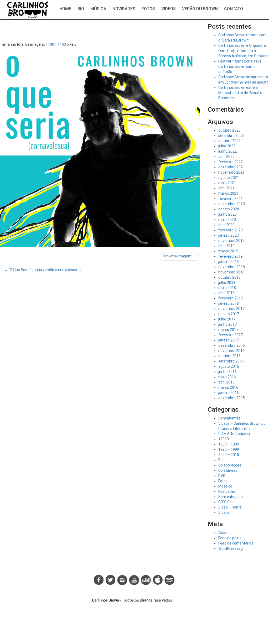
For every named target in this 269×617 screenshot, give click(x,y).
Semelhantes (229, 418)
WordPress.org (230, 548)
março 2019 (228, 251)
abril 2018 (226, 293)
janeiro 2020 (228, 235)
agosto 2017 (228, 314)
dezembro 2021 (231, 167)
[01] (100, 147)
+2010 (223, 439)
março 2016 (228, 387)
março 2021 (228, 193)
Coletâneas (227, 470)
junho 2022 (227, 151)
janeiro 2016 (228, 393)
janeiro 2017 (228, 340)
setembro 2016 (231, 361)
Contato (233, 8)
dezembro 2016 (231, 345)
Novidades (123, 8)
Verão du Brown (200, 8)
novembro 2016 (231, 351)
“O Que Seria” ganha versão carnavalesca (40, 270)
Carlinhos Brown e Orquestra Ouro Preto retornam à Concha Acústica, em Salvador (243, 50)
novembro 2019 (231, 240)
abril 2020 (226, 225)
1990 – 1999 (228, 449)
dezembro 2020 (231, 204)
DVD (221, 476)
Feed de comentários (235, 543)
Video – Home (230, 507)
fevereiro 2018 (230, 298)
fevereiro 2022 (230, 162)
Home (65, 8)
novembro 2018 (231, 272)
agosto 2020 (228, 209)
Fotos (148, 8)
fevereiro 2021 (230, 198)
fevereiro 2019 (230, 256)
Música (98, 8)
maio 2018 (227, 288)
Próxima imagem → (179, 256)
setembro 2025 (231, 135)
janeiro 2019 (228, 262)
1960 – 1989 (228, 444)
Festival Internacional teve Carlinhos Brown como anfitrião (239, 66)
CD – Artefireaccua (234, 434)
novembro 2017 (231, 309)
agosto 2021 (228, 177)
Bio (80, 8)
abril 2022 (226, 156)
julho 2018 (226, 283)
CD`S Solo (226, 502)
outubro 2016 (229, 356)
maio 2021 (227, 183)
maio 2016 (227, 377)
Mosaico (225, 486)
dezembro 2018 (231, 267)
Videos (168, 8)
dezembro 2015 (231, 398)
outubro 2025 (229, 130)
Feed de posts (229, 538)
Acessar (225, 533)
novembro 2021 (231, 172)
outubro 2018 (229, 277)
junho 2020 (227, 214)
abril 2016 (226, 382)
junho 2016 (227, 372)
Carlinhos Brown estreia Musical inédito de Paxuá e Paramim (240, 92)
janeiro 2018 (228, 303)
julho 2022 (226, 146)
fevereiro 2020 (230, 230)
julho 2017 (226, 319)
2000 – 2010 (228, 455)
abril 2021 (226, 188)
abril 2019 (226, 246)
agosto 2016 (228, 366)
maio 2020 (227, 219)
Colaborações (229, 465)
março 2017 (228, 330)
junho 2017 (227, 324)
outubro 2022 (229, 141)
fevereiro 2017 (230, 335)
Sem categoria (230, 497)
